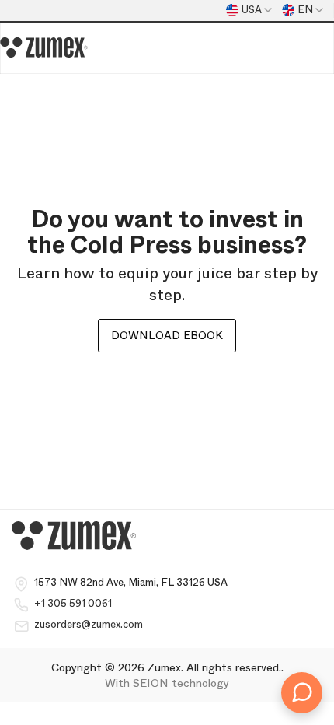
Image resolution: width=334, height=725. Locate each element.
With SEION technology (167, 683)
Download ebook (167, 335)
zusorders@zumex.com (88, 624)
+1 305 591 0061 (73, 603)
